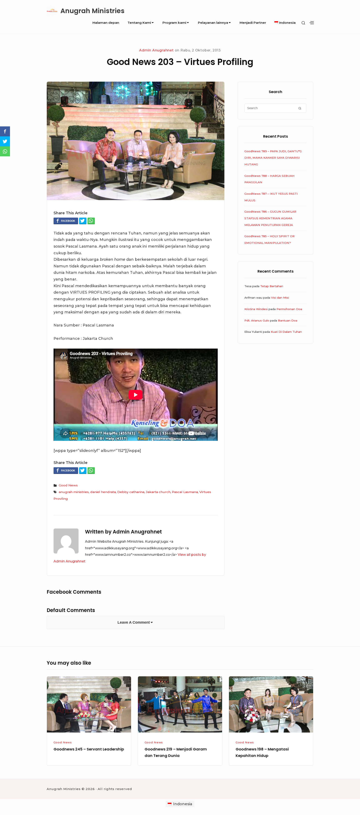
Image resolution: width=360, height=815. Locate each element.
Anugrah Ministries (92, 11)
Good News (68, 485)
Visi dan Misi (280, 297)
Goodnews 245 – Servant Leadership (89, 749)
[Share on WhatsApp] (91, 221)
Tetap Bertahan (271, 286)
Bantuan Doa (287, 320)
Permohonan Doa (289, 309)
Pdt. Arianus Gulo (256, 320)
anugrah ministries (74, 492)
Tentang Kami (139, 23)
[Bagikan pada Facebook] (66, 221)
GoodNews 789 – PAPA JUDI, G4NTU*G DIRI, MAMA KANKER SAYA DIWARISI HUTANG (273, 158)
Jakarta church (158, 492)
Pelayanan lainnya (213, 23)
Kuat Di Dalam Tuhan (286, 331)
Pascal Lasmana (185, 492)
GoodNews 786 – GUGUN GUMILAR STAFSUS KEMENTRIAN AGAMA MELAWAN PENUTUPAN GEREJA (270, 218)
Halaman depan (105, 23)
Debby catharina (130, 492)
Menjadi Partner (253, 23)
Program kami (174, 23)
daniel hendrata (103, 492)
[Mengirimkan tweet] (82, 221)
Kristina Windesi (256, 309)
